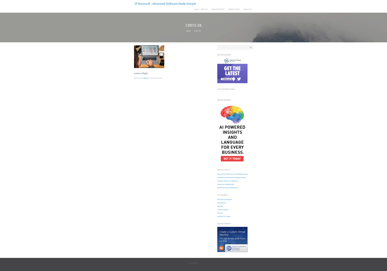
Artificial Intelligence (224, 199)
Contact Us (247, 9)
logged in (146, 78)
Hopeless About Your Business (227, 181)
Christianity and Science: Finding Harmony (231, 177)
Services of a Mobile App (225, 184)
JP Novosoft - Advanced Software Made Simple (165, 4)
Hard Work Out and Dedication (227, 188)
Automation (221, 203)
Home (196, 9)
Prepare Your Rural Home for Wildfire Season (232, 174)
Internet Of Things (223, 216)
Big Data (220, 206)
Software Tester (234, 9)
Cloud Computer (223, 210)
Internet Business (218, 9)
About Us (204, 9)
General (220, 213)
